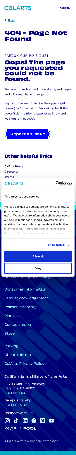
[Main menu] (65, 8)
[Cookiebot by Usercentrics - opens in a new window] (55, 183)
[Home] (17, 8)
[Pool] (29, 428)
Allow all (38, 256)
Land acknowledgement (26, 298)
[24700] (11, 428)
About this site (18, 355)
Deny (38, 268)
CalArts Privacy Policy (24, 364)
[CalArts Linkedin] (25, 421)
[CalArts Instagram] (7, 421)
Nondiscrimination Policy (27, 277)
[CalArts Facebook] (34, 421)
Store (9, 333)
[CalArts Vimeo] (43, 421)
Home (11, 20)
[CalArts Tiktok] (16, 421)
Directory (11, 171)
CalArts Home (13, 166)
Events (9, 176)
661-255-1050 (15, 393)
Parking (11, 346)
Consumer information (25, 289)
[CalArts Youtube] (52, 421)
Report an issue (27, 134)
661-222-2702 (15, 405)
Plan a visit (14, 316)
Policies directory (20, 307)
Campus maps (17, 325)
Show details (56, 244)
